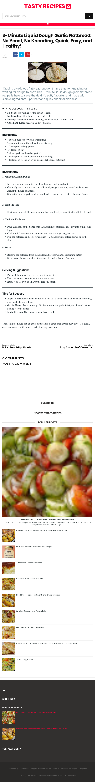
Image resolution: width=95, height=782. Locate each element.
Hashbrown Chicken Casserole (29, 579)
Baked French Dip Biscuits (16, 346)
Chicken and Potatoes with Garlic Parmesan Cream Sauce (41, 530)
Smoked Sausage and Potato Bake (31, 611)
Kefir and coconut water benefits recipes (34, 546)
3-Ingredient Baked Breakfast (29, 563)
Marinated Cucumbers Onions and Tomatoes (47, 519)
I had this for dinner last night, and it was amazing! (38, 595)
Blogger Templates (38, 768)
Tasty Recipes (45, 6)
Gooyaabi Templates (79, 768)
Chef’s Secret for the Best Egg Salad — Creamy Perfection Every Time (46, 643)
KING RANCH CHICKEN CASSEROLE (30, 627)
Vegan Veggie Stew (24, 659)
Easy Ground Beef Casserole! (76, 346)
